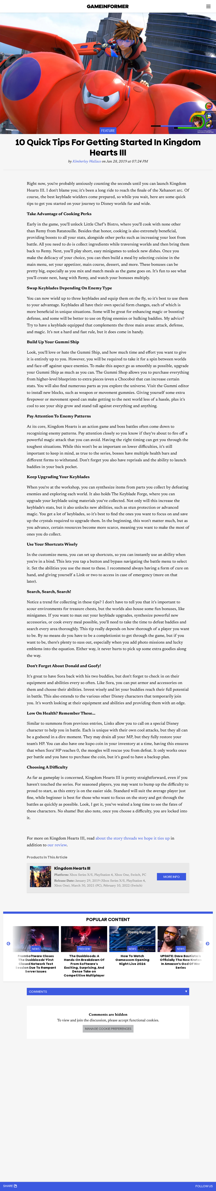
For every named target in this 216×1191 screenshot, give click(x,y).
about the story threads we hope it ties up (133, 839)
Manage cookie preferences (108, 1028)
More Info (171, 876)
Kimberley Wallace (87, 162)
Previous (8, 944)
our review (57, 845)
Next (207, 944)
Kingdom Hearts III (72, 868)
